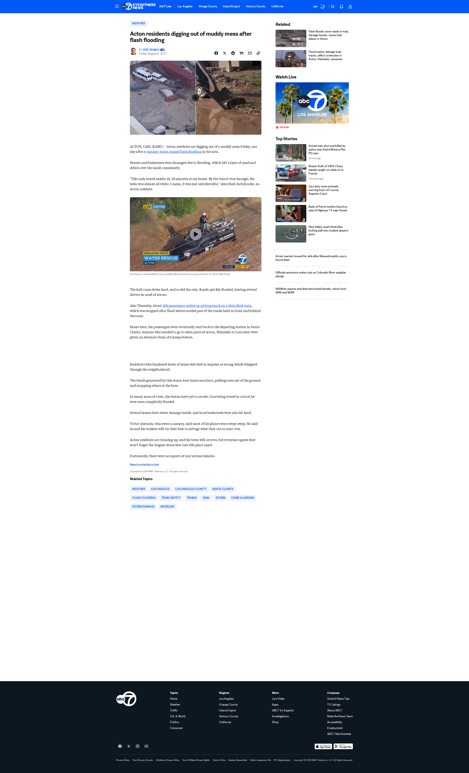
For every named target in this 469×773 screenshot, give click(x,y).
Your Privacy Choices (143, 760)
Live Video (278, 698)
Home (173, 698)
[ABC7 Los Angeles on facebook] (120, 746)
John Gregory (151, 49)
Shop (275, 722)
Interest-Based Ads (237, 760)
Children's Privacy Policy (168, 760)
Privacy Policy (123, 760)
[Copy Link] (258, 53)
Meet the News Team (340, 716)
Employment (335, 728)
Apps (275, 704)
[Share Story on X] (224, 53)
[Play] (312, 103)
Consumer (176, 728)
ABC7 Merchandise (339, 733)
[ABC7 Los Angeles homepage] (139, 7)
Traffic (174, 710)
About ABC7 (335, 710)
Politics (174, 722)
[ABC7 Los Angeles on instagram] (137, 746)
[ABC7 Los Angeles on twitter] (128, 746)
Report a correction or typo (144, 464)
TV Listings (333, 704)
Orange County (207, 6)
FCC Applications (282, 760)
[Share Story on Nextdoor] (241, 53)
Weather (175, 704)
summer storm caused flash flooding (173, 151)
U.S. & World (177, 716)
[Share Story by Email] (250, 53)
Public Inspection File (260, 760)
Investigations (280, 716)
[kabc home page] (126, 698)
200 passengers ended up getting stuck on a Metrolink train (207, 305)
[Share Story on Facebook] (216, 53)
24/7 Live (165, 6)
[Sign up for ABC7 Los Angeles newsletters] (146, 746)
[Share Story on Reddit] (233, 53)
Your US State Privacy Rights (196, 760)
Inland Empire (231, 6)
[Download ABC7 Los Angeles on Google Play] (343, 746)
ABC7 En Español (282, 710)
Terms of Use (219, 760)
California (277, 6)
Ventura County (255, 6)
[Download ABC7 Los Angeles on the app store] (323, 746)
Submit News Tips (338, 698)
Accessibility (334, 722)
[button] (117, 6)
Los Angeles (185, 6)
